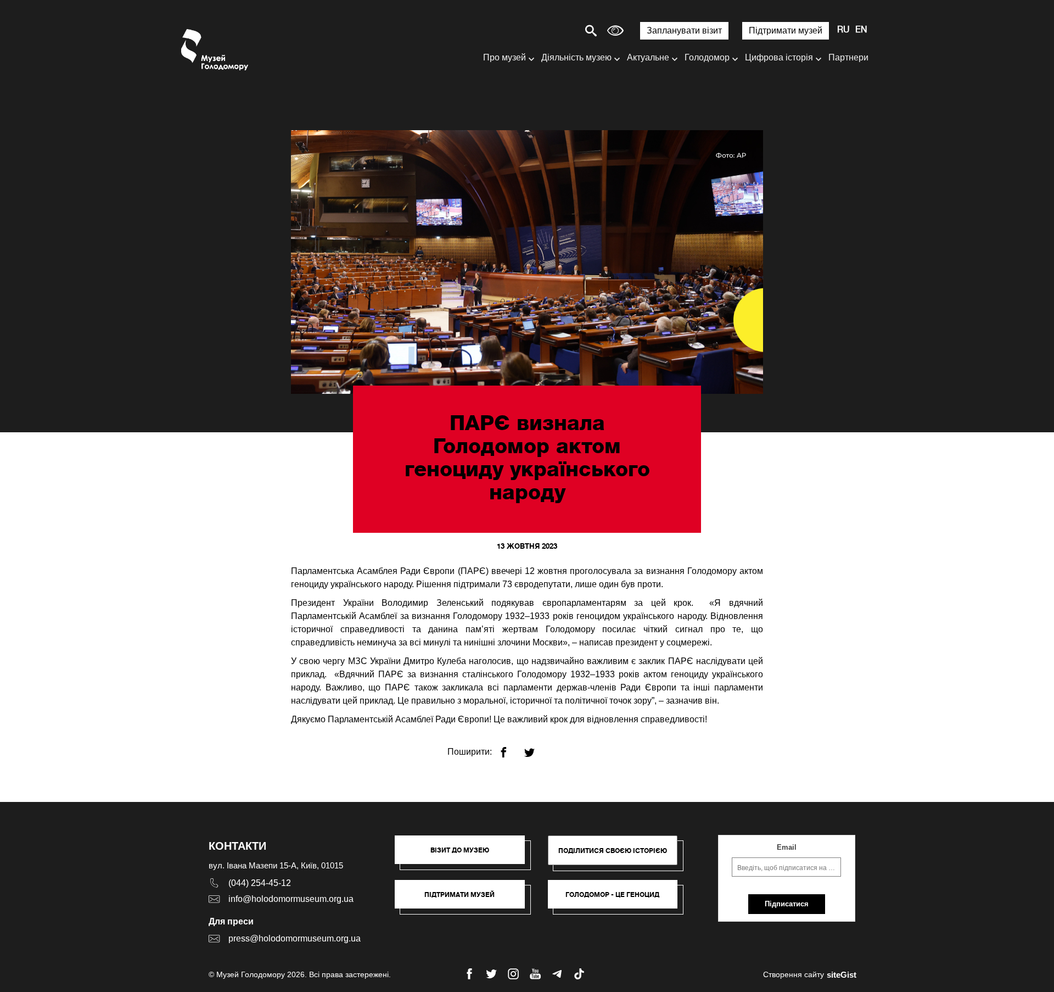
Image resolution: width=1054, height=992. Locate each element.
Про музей (504, 57)
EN (861, 30)
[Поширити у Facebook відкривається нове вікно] (510, 748)
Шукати (552, 30)
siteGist (841, 974)
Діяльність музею (576, 57)
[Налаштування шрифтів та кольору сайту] (615, 30)
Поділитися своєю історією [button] (612, 850)
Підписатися (787, 904)
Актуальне (648, 57)
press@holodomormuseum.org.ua (294, 938)
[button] (465, 855)
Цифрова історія (779, 57)
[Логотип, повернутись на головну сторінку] (215, 49)
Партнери (848, 57)
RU (843, 30)
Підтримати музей (785, 30)
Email (787, 847)
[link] (465, 900)
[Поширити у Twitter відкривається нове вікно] (536, 748)
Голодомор (707, 57)
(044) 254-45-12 (259, 883)
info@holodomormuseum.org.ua (291, 899)
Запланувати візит (684, 30)
